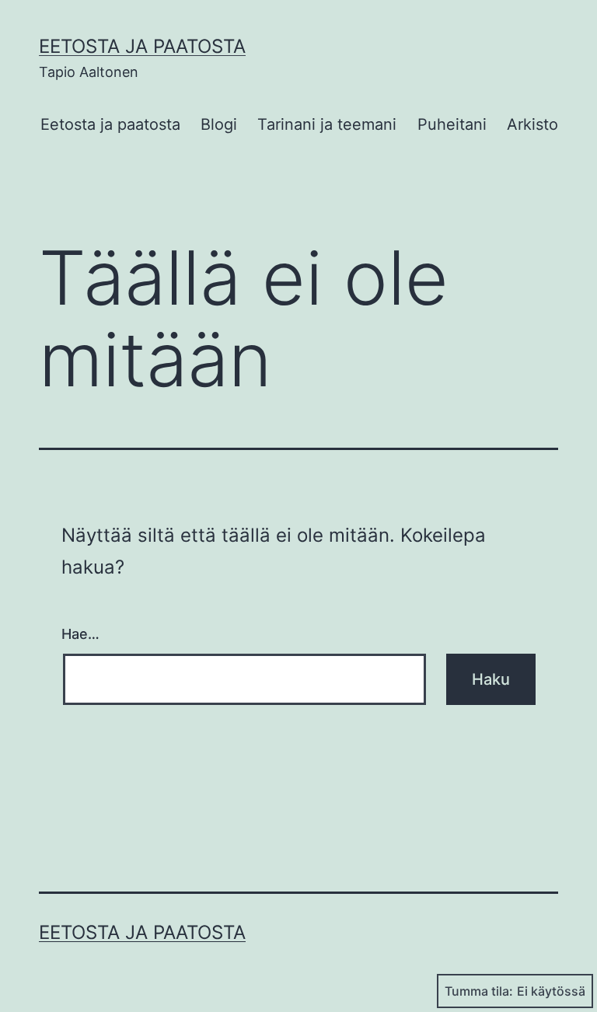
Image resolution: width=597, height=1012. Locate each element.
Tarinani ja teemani (326, 124)
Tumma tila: (479, 991)
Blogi (219, 124)
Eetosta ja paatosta (142, 46)
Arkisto (532, 124)
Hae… (80, 634)
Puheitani (452, 124)
